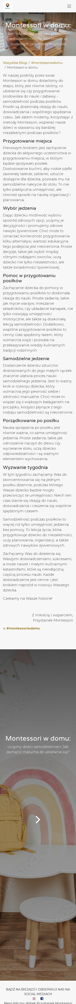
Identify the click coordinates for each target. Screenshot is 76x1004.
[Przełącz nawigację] (69, 6)
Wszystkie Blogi (15, 63)
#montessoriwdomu (47, 63)
